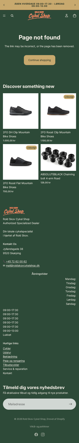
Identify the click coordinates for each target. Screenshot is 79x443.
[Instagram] (43, 434)
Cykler (7, 348)
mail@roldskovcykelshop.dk (23, 265)
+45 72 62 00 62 (16, 261)
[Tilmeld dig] (70, 404)
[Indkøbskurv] (75, 16)
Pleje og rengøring (14, 360)
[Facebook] (36, 434)
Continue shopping (39, 60)
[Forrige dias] (4, 5)
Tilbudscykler (11, 364)
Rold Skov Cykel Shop (34, 419)
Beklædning (10, 356)
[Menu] (4, 15)
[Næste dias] (75, 5)
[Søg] (12, 16)
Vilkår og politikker (39, 426)
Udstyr (7, 352)
